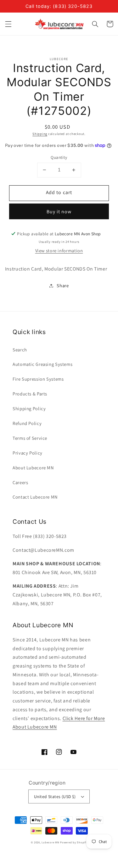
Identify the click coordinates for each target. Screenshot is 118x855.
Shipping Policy (29, 408)
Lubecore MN (50, 842)
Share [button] (63, 285)
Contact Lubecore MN (35, 497)
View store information (59, 251)
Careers (20, 482)
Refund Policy (27, 423)
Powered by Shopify (73, 842)
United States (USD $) (55, 796)
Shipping (39, 133)
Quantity (59, 157)
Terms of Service (30, 438)
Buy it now (59, 211)
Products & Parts (30, 394)
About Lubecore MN (33, 468)
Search (20, 350)
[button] (8, 24)
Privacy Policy (27, 453)
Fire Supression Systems (38, 379)
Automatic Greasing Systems (42, 364)
